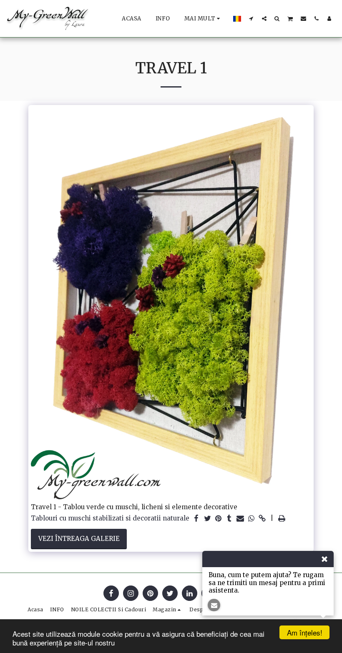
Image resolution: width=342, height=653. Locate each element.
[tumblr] (229, 519)
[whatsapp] (251, 519)
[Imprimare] (282, 519)
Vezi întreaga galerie (79, 539)
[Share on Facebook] (197, 519)
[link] (262, 519)
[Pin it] (218, 519)
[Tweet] (207, 519)
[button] (251, 18)
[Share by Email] (240, 519)
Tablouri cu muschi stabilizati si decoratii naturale (110, 518)
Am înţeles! (304, 632)
